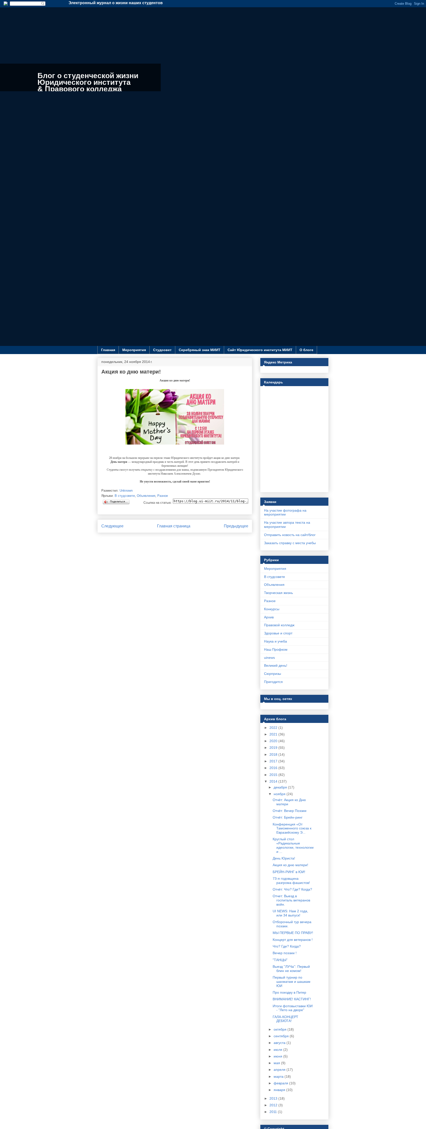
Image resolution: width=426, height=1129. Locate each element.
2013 (273, 1098)
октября (280, 1029)
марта (279, 1076)
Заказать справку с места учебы (290, 543)
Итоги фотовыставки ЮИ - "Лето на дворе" (293, 1008)
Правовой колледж (279, 625)
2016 (273, 768)
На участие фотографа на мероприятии (285, 512)
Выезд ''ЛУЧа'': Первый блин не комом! (291, 969)
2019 (273, 748)
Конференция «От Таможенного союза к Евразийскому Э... (292, 828)
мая (277, 1063)
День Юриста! (284, 858)
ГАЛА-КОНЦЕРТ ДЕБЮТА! (285, 1019)
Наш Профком (275, 649)
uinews (269, 658)
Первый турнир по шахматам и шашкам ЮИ (291, 981)
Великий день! (275, 665)
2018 (273, 754)
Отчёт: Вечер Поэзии (289, 811)
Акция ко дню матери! (290, 865)
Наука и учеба (275, 641)
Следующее (112, 526)
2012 (273, 1105)
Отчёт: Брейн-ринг (287, 817)
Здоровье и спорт (278, 633)
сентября (282, 1036)
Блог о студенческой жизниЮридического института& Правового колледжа (87, 82)
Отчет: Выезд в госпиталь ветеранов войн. (291, 900)
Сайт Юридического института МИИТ (260, 350)
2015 (273, 775)
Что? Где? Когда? (287, 946)
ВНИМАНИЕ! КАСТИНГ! (292, 999)
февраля (281, 1083)
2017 (273, 761)
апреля (280, 1070)
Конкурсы (271, 609)
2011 (273, 1112)
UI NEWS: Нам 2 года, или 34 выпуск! (290, 913)
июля (278, 1050)
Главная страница (173, 526)
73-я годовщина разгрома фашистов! (291, 881)
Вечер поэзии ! (285, 953)
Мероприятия (134, 350)
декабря (281, 787)
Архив (269, 617)
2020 (273, 741)
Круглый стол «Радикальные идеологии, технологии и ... (293, 845)
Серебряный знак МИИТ (199, 350)
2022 (273, 728)
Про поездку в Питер (289, 992)
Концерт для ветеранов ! (293, 940)
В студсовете (125, 496)
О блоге (306, 350)
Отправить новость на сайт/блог (290, 535)
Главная (108, 350)
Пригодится (273, 682)
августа (280, 1043)
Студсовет (162, 350)
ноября (280, 794)
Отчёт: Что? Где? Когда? (292, 889)
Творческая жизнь (278, 593)
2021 (273, 734)
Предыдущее (236, 526)
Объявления (146, 496)
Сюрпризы (272, 674)
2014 (273, 781)
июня (278, 1056)
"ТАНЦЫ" (280, 960)
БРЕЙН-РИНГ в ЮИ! (289, 872)
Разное (162, 496)
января (280, 1090)
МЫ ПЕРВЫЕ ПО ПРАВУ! (293, 933)
